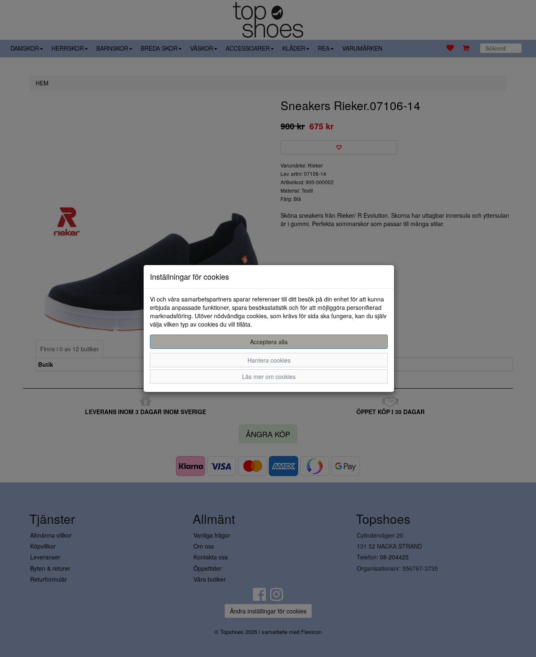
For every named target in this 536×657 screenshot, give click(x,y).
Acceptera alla (269, 342)
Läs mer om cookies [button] (269, 376)
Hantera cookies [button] (269, 360)
